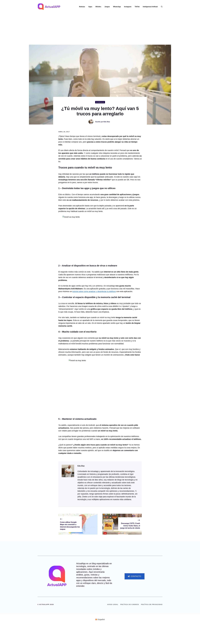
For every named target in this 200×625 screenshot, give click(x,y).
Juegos (107, 6)
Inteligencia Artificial (150, 6)
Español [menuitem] (101, 619)
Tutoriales (100, 102)
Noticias (82, 6)
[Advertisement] (100, 29)
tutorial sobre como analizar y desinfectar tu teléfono (94, 291)
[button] (160, 6)
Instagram (127, 6)
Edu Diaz (107, 122)
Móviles (98, 6)
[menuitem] (100, 619)
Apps (90, 6)
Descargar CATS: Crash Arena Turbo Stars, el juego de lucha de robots (130, 525)
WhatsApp (117, 6)
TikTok (137, 6)
